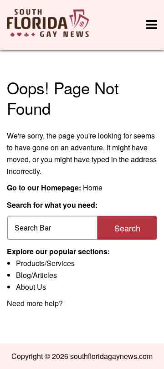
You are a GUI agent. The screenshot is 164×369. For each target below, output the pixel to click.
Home (92, 187)
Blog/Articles (36, 275)
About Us (31, 287)
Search (127, 228)
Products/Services (45, 263)
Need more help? (35, 303)
